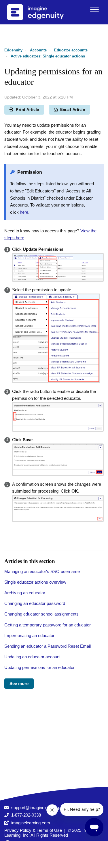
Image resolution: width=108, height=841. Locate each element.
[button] (94, 9)
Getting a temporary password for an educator (47, 624)
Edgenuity (13, 50)
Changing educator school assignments (41, 614)
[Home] (43, 12)
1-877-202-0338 (26, 815)
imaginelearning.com (30, 822)
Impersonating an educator (29, 635)
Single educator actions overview (35, 582)
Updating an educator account (32, 656)
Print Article (27, 109)
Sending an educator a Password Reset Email (47, 646)
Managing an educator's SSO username (42, 571)
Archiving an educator (24, 592)
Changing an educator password (34, 603)
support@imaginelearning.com (40, 807)
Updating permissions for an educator (39, 667)
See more (19, 683)
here (24, 212)
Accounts (38, 50)
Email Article (72, 109)
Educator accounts (71, 50)
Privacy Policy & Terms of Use (33, 830)
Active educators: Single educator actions (48, 56)
